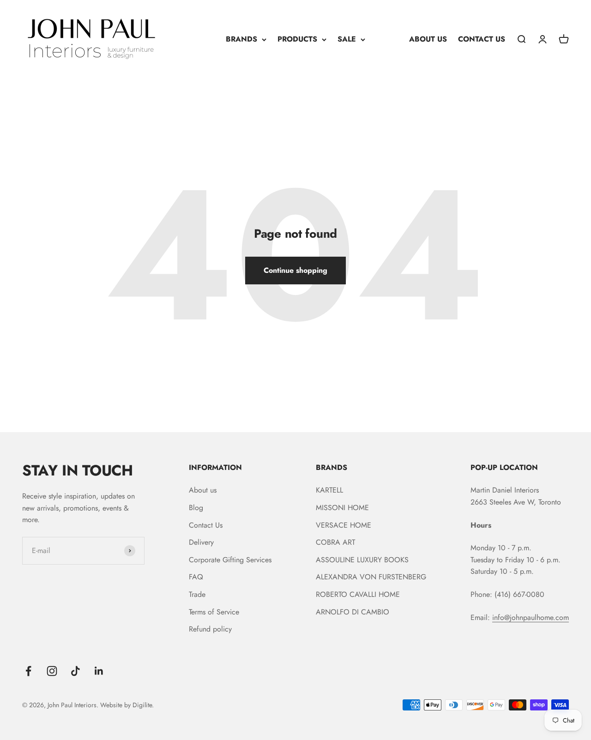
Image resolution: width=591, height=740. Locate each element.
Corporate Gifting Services (230, 559)
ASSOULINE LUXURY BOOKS (362, 559)
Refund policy (210, 629)
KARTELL (329, 490)
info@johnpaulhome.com (530, 617)
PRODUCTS (297, 39)
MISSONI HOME (342, 507)
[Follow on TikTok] (75, 671)
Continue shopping (295, 270)
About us (203, 490)
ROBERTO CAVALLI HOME (358, 594)
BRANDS (241, 39)
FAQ (196, 577)
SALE (347, 39)
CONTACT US (481, 39)
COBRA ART (335, 542)
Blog (196, 507)
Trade (197, 594)
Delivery (201, 542)
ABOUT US (428, 39)
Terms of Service (214, 612)
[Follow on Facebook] (28, 671)
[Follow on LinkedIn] (99, 671)
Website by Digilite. (127, 705)
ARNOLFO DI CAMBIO (352, 612)
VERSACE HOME (343, 525)
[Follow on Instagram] (52, 671)
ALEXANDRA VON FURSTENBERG (371, 577)
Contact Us (206, 525)
